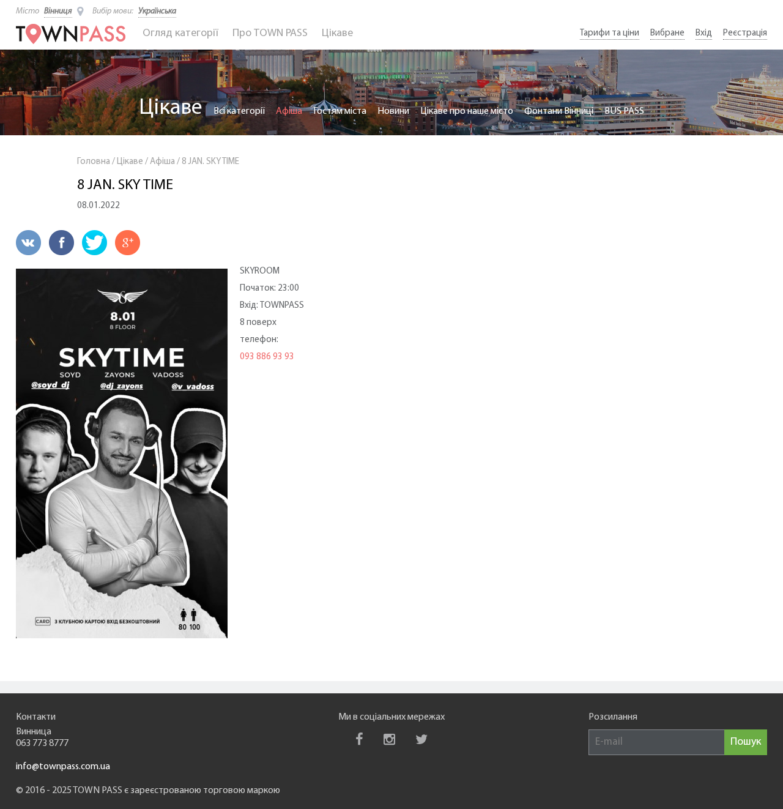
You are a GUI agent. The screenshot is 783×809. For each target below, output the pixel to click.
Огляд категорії (180, 33)
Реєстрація (745, 33)
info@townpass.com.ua (63, 767)
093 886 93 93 (267, 357)
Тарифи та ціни (609, 33)
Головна (93, 161)
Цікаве (337, 33)
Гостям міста (339, 111)
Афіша (289, 111)
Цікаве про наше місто (466, 111)
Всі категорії (239, 111)
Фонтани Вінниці (558, 111)
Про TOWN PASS (270, 33)
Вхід (704, 33)
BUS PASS (624, 111)
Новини (393, 111)
